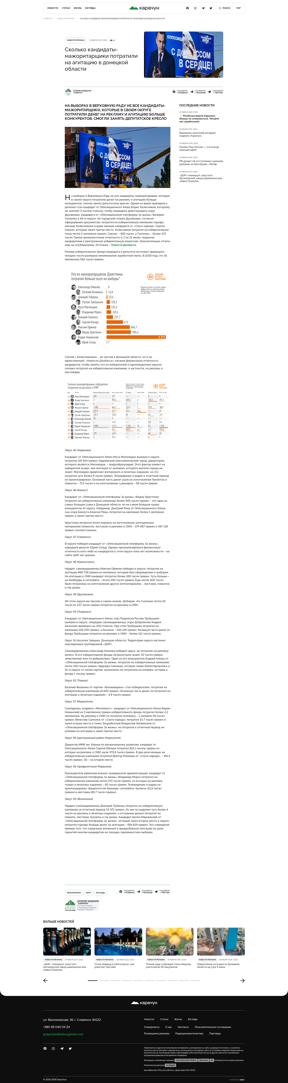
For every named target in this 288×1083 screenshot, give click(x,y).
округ (88, 893)
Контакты (183, 1027)
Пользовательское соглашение (213, 1027)
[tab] (93, 980)
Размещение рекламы (156, 1033)
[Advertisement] (118, 858)
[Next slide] (241, 980)
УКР (238, 8)
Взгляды (90, 8)
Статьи (66, 8)
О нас (168, 1027)
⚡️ (199, 118)
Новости (52, 8)
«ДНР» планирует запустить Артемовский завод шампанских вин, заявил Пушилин (201, 178)
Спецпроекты (151, 1027)
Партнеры (215, 1033)
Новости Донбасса (123, 245)
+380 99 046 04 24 (56, 1027)
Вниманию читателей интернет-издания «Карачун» (198, 134)
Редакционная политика (189, 1033)
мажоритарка (74, 893)
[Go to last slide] (46, 980)
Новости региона (66, 19)
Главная (47, 19)
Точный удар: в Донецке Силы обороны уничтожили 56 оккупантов (168, 965)
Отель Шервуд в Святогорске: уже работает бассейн (114, 965)
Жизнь (78, 8)
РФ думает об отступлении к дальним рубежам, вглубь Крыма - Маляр (201, 162)
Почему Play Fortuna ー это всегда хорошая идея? (199, 148)
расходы (100, 893)
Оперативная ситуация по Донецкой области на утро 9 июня (218, 965)
